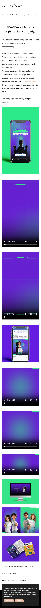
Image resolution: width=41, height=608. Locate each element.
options (9, 596)
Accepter (9, 601)
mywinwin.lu (30, 81)
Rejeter (19, 601)
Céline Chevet (12, 6)
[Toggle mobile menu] (37, 6)
